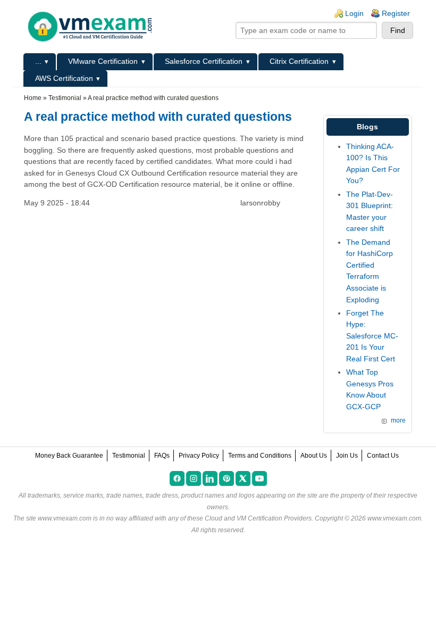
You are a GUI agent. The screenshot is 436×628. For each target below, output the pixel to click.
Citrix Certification (299, 61)
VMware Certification (103, 61)
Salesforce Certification (203, 61)
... (38, 61)
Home (32, 98)
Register (396, 13)
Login (354, 13)
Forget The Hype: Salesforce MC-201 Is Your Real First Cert (372, 336)
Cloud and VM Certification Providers (258, 518)
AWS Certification (64, 78)
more (398, 420)
